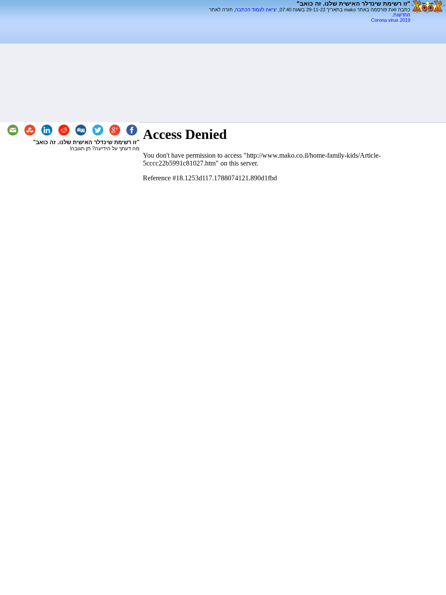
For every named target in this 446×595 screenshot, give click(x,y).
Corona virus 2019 (390, 20)
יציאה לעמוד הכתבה (256, 9)
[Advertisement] (308, 26)
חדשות (400, 14)
